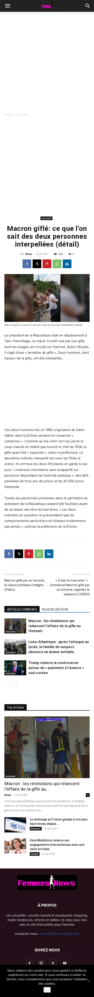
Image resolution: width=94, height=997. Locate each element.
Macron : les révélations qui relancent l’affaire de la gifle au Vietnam (54, 626)
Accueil (8, 114)
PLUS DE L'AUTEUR (55, 609)
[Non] (88, 981)
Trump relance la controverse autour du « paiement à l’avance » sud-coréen (56, 668)
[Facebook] (27, 263)
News (28, 254)
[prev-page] (7, 684)
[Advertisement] (47, 61)
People (34, 853)
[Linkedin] (67, 263)
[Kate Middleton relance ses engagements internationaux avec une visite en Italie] (15, 845)
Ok (47, 990)
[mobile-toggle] (7, 6)
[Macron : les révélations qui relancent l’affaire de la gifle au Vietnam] (15, 625)
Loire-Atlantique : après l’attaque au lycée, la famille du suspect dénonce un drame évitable (58, 647)
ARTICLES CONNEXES (22, 609)
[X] (37, 263)
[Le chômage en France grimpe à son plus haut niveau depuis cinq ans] (15, 824)
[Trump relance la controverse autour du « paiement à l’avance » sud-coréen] (15, 667)
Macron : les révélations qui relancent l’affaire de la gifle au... (42, 786)
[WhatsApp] (57, 263)
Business (35, 828)
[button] (88, 6)
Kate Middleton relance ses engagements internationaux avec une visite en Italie (57, 845)
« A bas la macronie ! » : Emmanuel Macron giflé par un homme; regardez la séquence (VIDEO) (70, 587)
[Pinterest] (47, 263)
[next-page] (14, 684)
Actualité (22, 114)
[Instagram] (41, 963)
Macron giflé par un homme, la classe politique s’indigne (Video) (24, 585)
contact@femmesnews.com (59, 934)
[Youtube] (64, 963)
